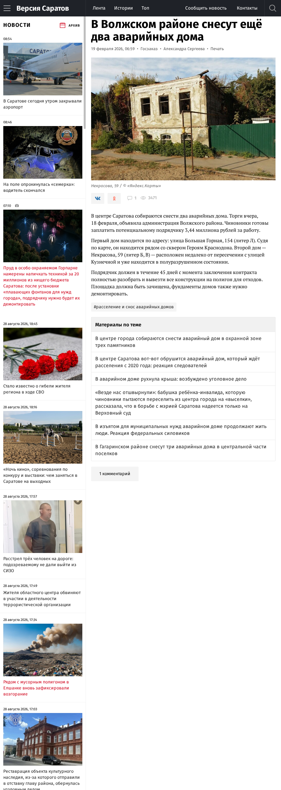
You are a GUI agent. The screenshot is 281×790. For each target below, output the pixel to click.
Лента (99, 8)
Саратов (42, 8)
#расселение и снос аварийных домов (134, 306)
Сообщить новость (206, 8)
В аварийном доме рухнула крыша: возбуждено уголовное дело (171, 379)
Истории (123, 8)
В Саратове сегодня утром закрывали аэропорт (42, 104)
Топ (145, 8)
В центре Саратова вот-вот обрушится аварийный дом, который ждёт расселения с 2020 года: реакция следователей (177, 362)
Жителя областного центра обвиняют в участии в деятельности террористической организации (42, 598)
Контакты (247, 8)
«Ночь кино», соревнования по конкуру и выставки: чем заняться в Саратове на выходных (40, 475)
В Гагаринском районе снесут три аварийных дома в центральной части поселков (180, 450)
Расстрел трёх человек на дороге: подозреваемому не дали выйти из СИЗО (39, 564)
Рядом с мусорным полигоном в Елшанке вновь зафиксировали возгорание (36, 688)
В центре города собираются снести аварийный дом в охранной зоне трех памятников (178, 341)
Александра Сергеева (184, 48)
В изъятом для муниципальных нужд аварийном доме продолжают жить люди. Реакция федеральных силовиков (180, 429)
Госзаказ (149, 48)
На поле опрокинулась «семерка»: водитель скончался (39, 187)
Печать (217, 48)
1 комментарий (114, 473)
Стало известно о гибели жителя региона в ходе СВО (37, 389)
